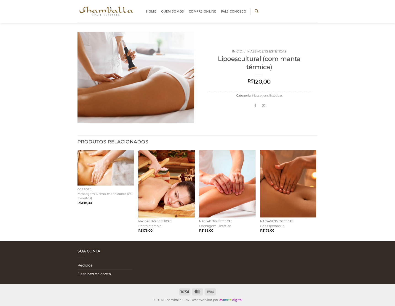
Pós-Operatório (272, 226)
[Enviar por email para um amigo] (263, 106)
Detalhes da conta (94, 274)
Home (151, 11)
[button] (256, 11)
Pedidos (84, 265)
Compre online (202, 11)
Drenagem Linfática (215, 226)
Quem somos (172, 11)
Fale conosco (233, 11)
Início (237, 51)
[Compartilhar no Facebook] (255, 106)
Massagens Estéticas (266, 51)
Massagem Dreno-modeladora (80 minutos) (104, 196)
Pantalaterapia (149, 226)
